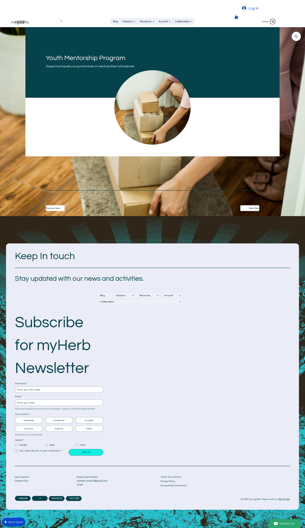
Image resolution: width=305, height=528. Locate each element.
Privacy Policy (168, 481)
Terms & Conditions (171, 476)
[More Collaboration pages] (191, 21)
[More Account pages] (169, 21)
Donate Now (21, 480)
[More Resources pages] (153, 21)
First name (21, 383)
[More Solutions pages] (134, 21)
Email (18, 396)
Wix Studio (284, 499)
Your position (22, 414)
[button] (236, 16)
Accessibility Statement (174, 485)
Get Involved (22, 476)
